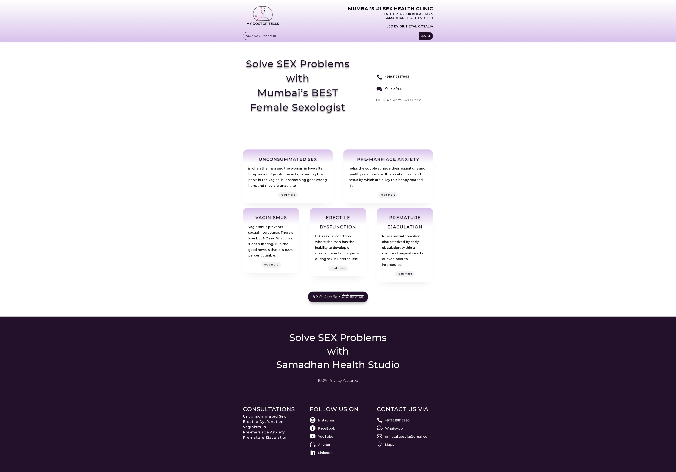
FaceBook (326, 428)
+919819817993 (397, 76)
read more (288, 194)
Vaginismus (254, 427)
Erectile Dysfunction (263, 422)
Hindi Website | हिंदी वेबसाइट (338, 297)
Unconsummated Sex (264, 416)
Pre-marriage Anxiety (264, 432)
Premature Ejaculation (265, 437)
